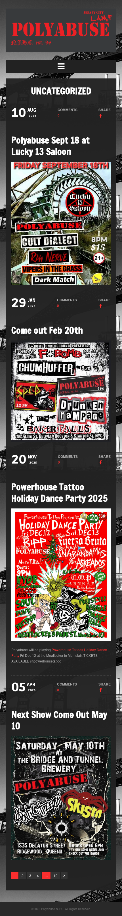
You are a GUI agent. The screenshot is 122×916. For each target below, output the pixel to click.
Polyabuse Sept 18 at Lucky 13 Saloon (50, 146)
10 (56, 875)
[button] (61, 66)
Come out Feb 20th (47, 330)
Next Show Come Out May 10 (59, 720)
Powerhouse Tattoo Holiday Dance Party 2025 (59, 492)
